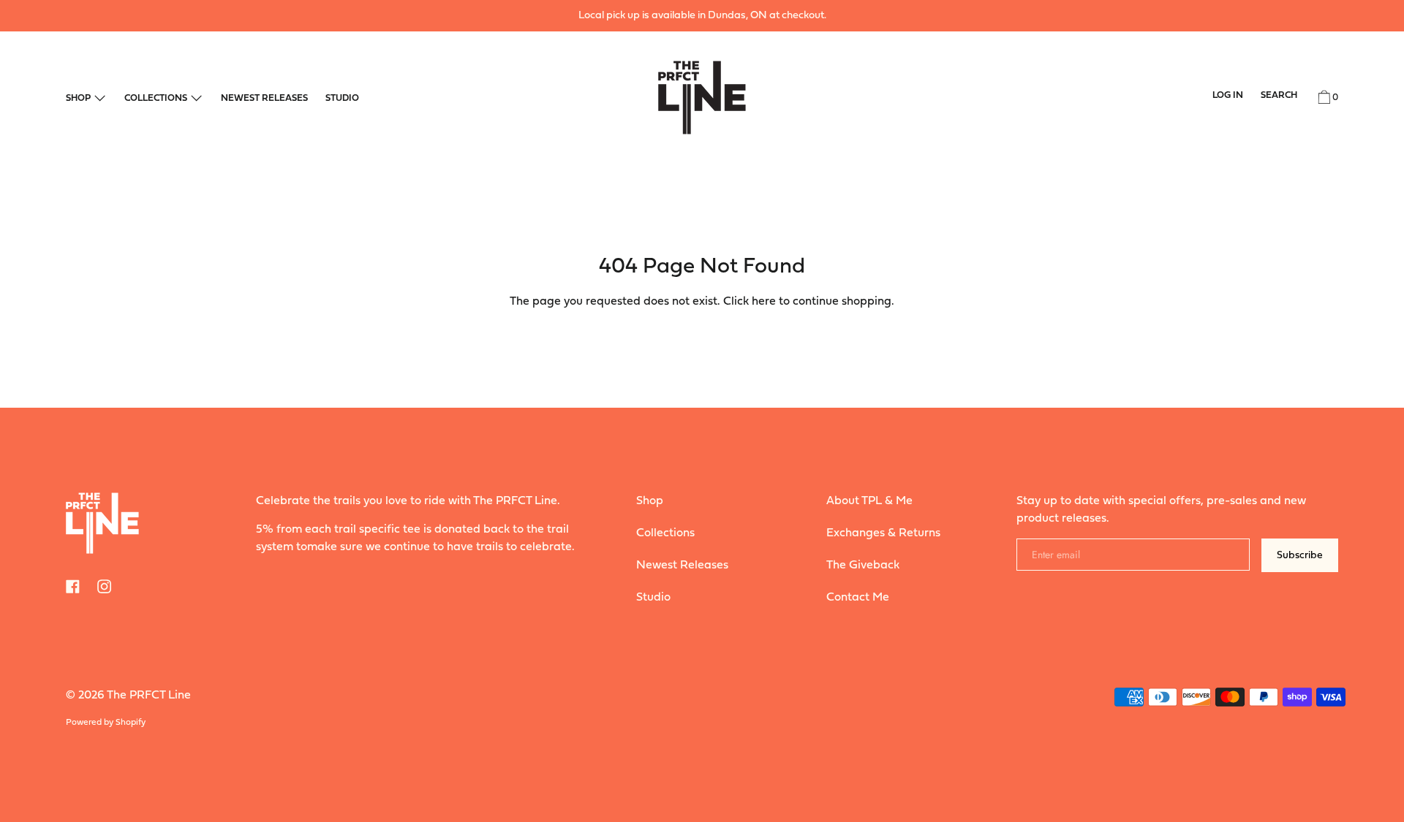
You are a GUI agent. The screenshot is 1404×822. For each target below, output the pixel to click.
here (764, 302)
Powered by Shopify (106, 722)
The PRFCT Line (149, 695)
